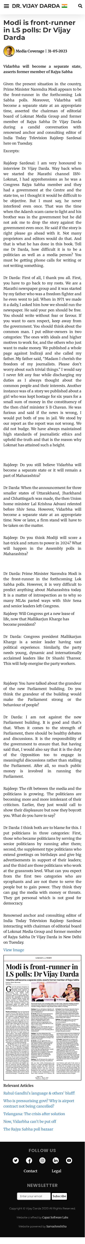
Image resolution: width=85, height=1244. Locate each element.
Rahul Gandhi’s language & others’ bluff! (39, 1093)
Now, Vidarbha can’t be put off (29, 1121)
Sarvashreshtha (56, 1226)
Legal (56, 1171)
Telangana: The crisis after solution (34, 1114)
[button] (80, 6)
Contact (38, 1171)
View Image (13, 950)
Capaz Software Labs (55, 1217)
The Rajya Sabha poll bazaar (28, 1129)
